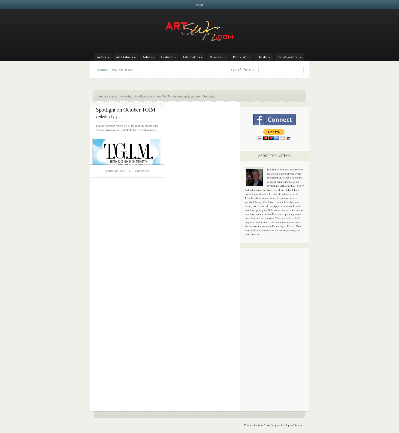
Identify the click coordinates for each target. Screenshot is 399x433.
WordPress (263, 425)
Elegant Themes (293, 425)
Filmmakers (193, 57)
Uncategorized (289, 57)
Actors (103, 57)
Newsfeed (217, 57)
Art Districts (126, 57)
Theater (264, 57)
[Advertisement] (274, 323)
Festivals (168, 57)
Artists (148, 57)
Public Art (241, 57)
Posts (113, 69)
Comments (126, 69)
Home (199, 4)
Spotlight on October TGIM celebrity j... (125, 113)
